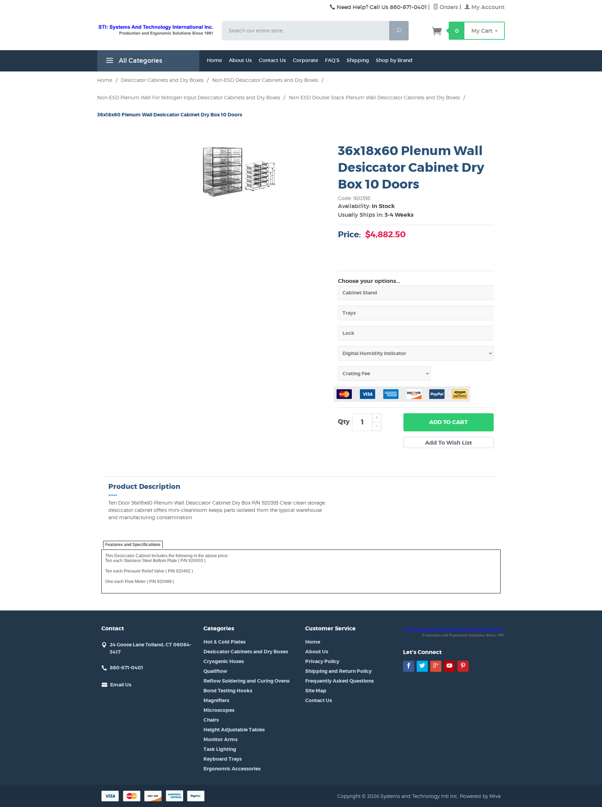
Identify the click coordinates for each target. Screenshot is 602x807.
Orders (448, 6)
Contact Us (272, 60)
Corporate (305, 60)
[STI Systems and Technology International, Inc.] (155, 29)
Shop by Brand (394, 60)
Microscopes (218, 710)
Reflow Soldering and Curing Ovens (246, 681)
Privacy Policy (322, 661)
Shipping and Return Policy (338, 671)
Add (448, 422)
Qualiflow (215, 671)
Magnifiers (216, 700)
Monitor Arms (220, 739)
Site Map (315, 690)
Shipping (358, 60)
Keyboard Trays (222, 759)
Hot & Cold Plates (224, 642)
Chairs (211, 720)
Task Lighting (219, 749)
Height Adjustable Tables (234, 730)
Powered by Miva (480, 796)
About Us (240, 60)
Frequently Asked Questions (339, 681)
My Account (487, 6)
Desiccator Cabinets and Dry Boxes (245, 651)
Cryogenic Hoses (223, 661)
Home (214, 60)
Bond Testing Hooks (227, 690)
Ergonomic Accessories (232, 769)
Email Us (120, 685)
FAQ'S (332, 60)
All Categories (139, 60)
